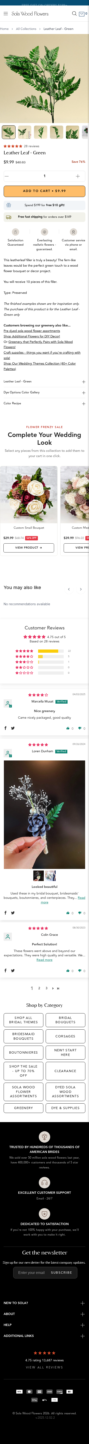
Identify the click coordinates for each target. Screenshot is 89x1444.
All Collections (26, 29)
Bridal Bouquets (65, 1020)
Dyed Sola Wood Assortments (65, 1092)
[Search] (74, 13)
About (9, 1314)
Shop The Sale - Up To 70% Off (23, 1071)
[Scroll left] (68, 589)
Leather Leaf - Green (17, 381)
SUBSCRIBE (61, 1272)
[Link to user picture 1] (44, 814)
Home (4, 29)
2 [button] (39, 988)
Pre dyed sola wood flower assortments (32, 331)
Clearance (65, 1071)
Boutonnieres (23, 1052)
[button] (13, 146)
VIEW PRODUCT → (28, 548)
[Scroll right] (80, 589)
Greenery (23, 1108)
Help (8, 1325)
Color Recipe (12, 403)
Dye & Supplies (65, 1108)
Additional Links (19, 1336)
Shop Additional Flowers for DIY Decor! (32, 336)
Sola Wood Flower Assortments (23, 1092)
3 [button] (46, 988)
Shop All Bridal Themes (23, 1020)
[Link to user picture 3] (50, 875)
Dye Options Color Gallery (21, 392)
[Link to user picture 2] (38, 875)
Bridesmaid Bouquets (23, 1036)
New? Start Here (65, 1052)
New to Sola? (16, 1303)
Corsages (65, 1036)
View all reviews (44, 1367)
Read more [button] (44, 959)
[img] (38, 695)
